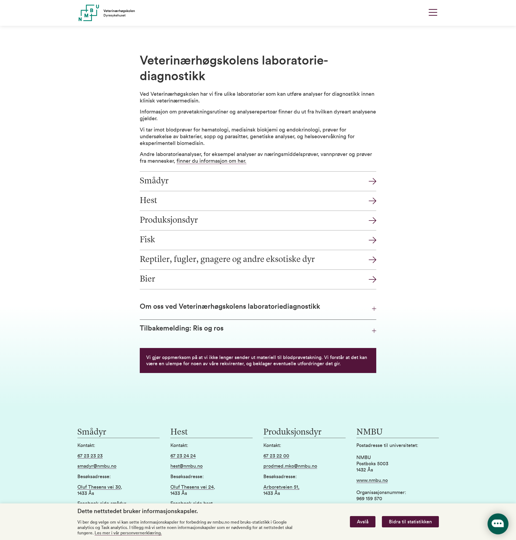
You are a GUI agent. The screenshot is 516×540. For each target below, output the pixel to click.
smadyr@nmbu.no (96, 466)
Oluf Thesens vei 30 (99, 487)
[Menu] (433, 12)
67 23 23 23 (90, 455)
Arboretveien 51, (281, 487)
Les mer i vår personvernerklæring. (128, 533)
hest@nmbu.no (186, 466)
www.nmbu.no (372, 480)
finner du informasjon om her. (211, 161)
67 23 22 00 (276, 455)
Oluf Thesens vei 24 (192, 487)
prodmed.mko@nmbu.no (290, 466)
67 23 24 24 (183, 455)
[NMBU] (118, 13)
